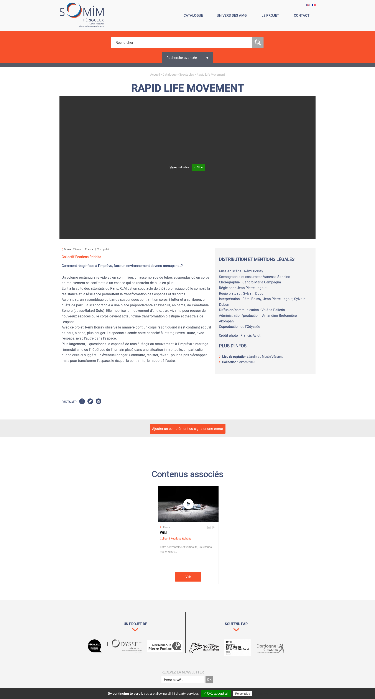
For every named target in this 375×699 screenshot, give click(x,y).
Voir (188, 577)
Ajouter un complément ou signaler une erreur (187, 428)
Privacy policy (262, 693)
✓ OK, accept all (216, 693)
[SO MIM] (81, 16)
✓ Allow (198, 167)
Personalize (242, 693)
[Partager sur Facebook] (82, 402)
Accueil (155, 74)
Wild (163, 532)
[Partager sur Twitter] (90, 402)
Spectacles (186, 74)
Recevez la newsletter (182, 672)
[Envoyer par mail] (98, 402)
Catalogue (169, 74)
